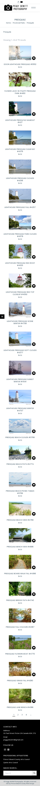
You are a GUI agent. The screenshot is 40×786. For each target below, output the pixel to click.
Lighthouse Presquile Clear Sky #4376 (20, 150)
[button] (34, 58)
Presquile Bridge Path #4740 (20, 600)
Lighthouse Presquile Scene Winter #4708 (20, 322)
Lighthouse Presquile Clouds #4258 (20, 179)
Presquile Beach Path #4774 (20, 464)
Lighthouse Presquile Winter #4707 (20, 409)
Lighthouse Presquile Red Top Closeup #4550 (20, 293)
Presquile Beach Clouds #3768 (20, 437)
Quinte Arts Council (10, 762)
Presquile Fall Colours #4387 (20, 627)
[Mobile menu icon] (33, 8)
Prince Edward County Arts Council (16, 759)
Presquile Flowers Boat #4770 (20, 654)
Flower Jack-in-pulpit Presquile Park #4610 (20, 92)
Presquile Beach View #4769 (20, 520)
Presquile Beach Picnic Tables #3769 (20, 492)
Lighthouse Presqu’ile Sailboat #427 (20, 121)
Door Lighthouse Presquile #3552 (20, 64)
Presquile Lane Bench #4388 (20, 707)
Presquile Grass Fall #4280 (20, 680)
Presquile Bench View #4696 (20, 546)
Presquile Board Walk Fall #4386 (20, 573)
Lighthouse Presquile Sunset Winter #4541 (20, 380)
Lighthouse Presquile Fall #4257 (20, 207)
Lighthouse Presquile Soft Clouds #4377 (20, 351)
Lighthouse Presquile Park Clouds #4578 (20, 235)
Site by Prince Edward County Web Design (20, 783)
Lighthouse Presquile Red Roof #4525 (20, 264)
